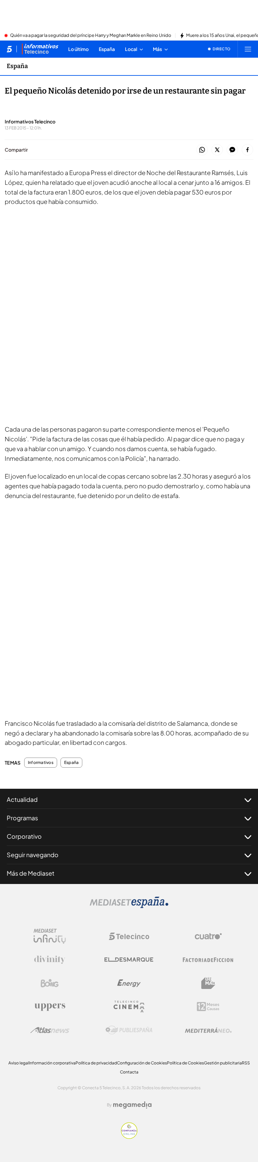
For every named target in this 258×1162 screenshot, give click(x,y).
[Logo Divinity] (49, 959)
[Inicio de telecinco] (9, 49)
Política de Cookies (185, 1062)
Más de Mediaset (30, 873)
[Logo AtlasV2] (50, 1030)
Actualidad (22, 799)
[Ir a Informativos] (40, 49)
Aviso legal (18, 1062)
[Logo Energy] (129, 983)
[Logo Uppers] (50, 1006)
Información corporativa (52, 1062)
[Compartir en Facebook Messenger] (232, 150)
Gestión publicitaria (223, 1062)
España (17, 66)
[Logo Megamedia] (132, 1105)
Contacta (129, 1071)
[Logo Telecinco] (129, 936)
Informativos (40, 763)
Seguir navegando (32, 855)
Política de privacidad (96, 1062)
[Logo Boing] (50, 983)
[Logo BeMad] (208, 983)
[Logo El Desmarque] (128, 959)
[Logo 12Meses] (208, 1006)
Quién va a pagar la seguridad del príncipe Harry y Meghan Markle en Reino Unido (90, 35)
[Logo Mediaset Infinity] (50, 936)
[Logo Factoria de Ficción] (208, 959)
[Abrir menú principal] (248, 49)
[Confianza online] (129, 1137)
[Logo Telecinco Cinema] (129, 1006)
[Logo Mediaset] (129, 906)
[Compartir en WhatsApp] (202, 150)
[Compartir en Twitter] (217, 150)
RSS (246, 1062)
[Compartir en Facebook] (247, 150)
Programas (22, 818)
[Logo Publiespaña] (129, 1030)
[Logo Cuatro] (208, 936)
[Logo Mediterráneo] (208, 1030)
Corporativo (24, 836)
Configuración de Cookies (142, 1062)
